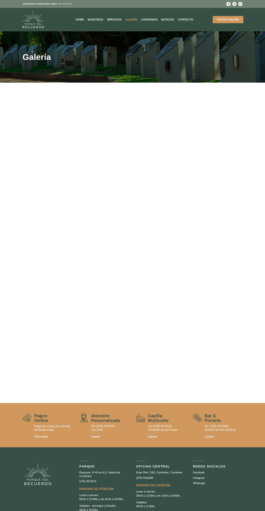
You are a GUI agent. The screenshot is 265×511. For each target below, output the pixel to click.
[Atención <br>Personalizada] (83, 417)
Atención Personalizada (105, 418)
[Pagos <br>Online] (27, 417)
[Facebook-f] (228, 4)
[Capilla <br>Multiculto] (140, 417)
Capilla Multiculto (158, 418)
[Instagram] (234, 4)
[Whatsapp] (240, 4)
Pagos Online (41, 418)
